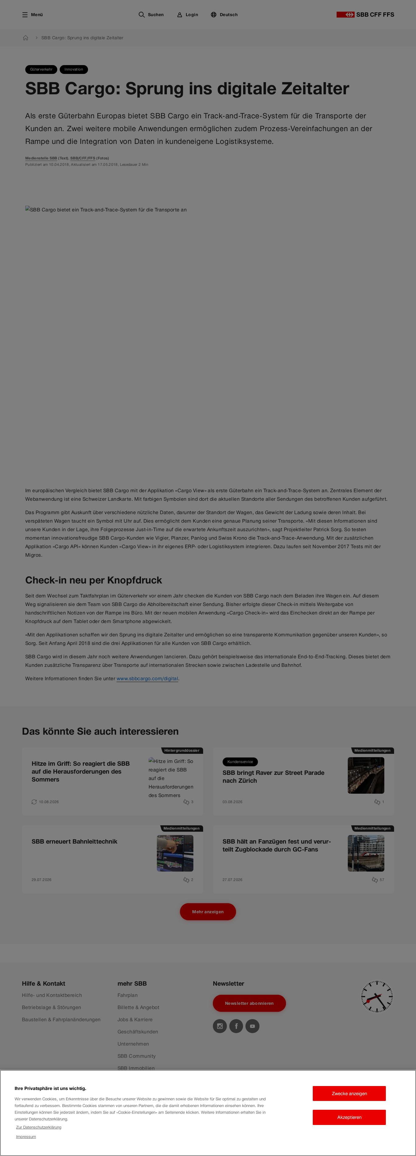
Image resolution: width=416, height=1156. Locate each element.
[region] (208, 1113)
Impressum (26, 1136)
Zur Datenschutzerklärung (38, 1127)
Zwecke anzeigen (349, 1093)
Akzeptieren (349, 1117)
